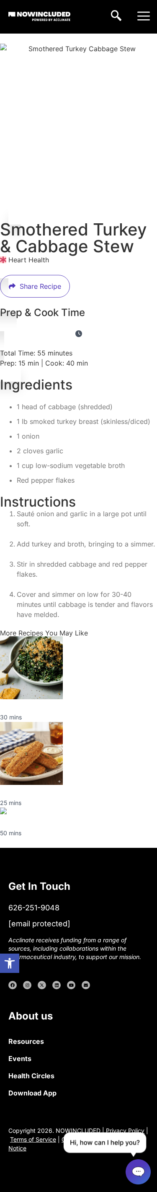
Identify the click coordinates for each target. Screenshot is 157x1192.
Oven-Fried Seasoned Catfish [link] (46, 792)
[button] (143, 16)
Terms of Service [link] (33, 1139)
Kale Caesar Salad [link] (28, 707)
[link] (9, 963)
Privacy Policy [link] (125, 1130)
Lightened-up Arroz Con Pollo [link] (47, 822)
